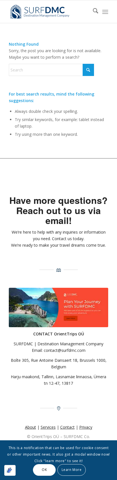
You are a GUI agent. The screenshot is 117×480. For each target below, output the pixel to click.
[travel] (58, 307)
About (30, 427)
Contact (67, 427)
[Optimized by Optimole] (10, 470)
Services (48, 427)
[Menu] (105, 11)
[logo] (48, 11)
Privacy (85, 427)
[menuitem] (92, 11)
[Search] (92, 11)
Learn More (72, 469)
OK (44, 469)
